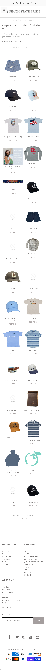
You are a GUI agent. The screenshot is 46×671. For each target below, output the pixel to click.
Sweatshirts (28, 564)
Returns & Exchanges (11, 600)
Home (14, 20)
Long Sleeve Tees (30, 556)
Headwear (6, 554)
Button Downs (29, 570)
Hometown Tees (30, 559)
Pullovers (27, 567)
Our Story (6, 587)
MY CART (29, 3)
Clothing (5, 551)
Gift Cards (27, 575)
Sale (4, 562)
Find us (5, 597)
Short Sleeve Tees (30, 554)
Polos (25, 551)
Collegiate (6, 559)
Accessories (7, 556)
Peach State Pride (30, 649)
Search (5, 564)
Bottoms (27, 572)
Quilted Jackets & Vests (33, 562)
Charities (6, 595)
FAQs (4, 603)
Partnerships (7, 592)
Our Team (6, 590)
